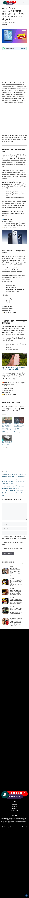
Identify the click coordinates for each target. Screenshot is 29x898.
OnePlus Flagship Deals (9, 479)
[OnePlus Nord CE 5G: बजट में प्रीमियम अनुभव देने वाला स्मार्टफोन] (7, 438)
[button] (19, 2)
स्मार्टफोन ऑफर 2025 (7, 483)
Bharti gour (4, 22)
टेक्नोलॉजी (4, 24)
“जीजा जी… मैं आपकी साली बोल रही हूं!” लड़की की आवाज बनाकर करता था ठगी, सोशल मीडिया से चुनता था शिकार (16, 601)
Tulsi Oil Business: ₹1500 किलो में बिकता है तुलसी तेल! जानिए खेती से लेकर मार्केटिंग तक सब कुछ (14, 493)
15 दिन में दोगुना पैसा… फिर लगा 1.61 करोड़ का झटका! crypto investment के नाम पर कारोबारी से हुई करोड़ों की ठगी (16, 582)
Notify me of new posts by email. (13, 548)
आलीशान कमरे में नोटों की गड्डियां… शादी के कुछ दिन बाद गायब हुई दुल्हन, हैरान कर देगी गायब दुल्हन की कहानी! (16, 592)
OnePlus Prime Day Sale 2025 (16, 481)
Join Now (23, 48)
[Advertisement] (14, 66)
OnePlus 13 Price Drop (11, 474)
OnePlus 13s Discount (18, 476)
